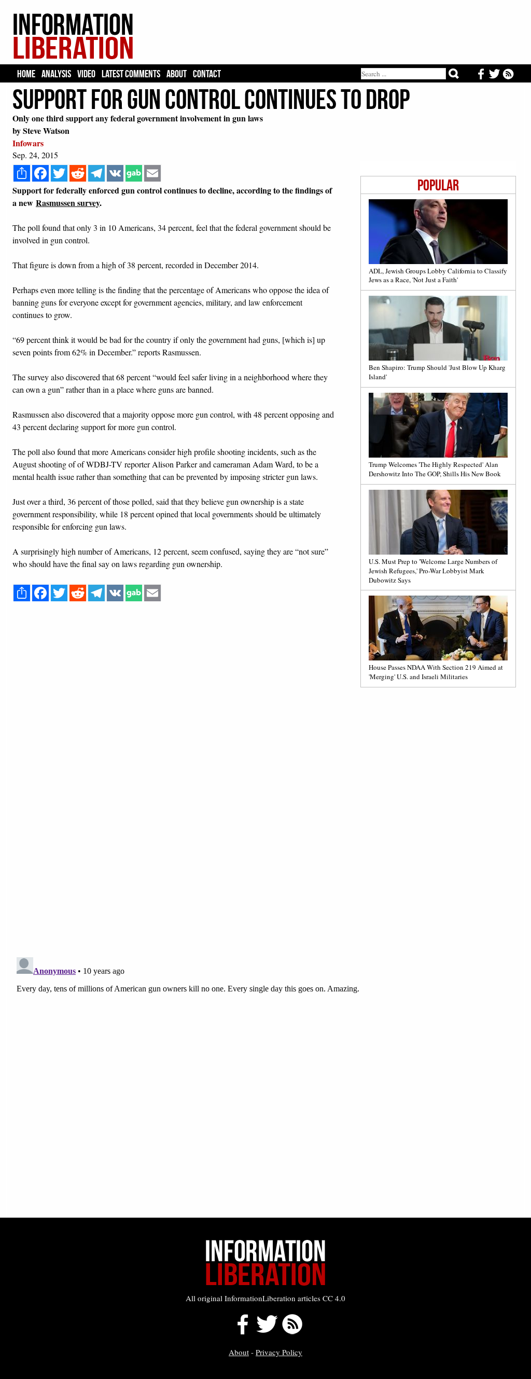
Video (86, 73)
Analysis (56, 73)
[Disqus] (264, 817)
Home (26, 73)
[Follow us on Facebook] (239, 1331)
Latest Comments (131, 73)
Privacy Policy (279, 1352)
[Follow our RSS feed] (292, 1331)
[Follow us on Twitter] (267, 1331)
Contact (207, 73)
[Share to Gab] (133, 173)
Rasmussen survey (68, 203)
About (176, 73)
